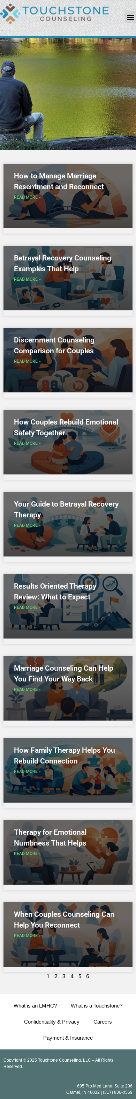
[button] (130, 17)
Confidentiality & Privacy (52, 1022)
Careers (102, 1022)
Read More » (27, 197)
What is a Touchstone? (96, 1006)
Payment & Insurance (68, 1038)
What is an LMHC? (35, 1006)
